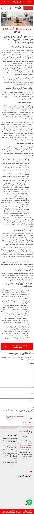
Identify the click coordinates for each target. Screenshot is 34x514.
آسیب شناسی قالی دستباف (10, 462)
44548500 (29, 448)
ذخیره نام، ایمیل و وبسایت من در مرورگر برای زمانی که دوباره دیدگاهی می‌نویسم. (18, 410)
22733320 (21, 443)
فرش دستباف (29, 280)
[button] (28, 8)
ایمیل (32, 393)
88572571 (29, 445)
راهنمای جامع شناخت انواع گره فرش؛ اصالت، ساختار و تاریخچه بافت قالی (9, 440)
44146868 (23, 445)
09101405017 (29, 450)
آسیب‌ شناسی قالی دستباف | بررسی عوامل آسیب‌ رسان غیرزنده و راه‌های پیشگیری (9, 447)
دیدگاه (31, 363)
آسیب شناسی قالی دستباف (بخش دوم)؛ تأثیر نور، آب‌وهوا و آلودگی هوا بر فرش (10, 455)
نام (32, 386)
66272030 (22, 448)
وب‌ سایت (31, 401)
